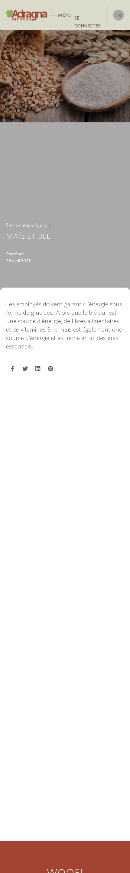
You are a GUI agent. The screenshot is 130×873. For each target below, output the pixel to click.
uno (43, 225)
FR (118, 15)
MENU (64, 14)
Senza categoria (22, 225)
